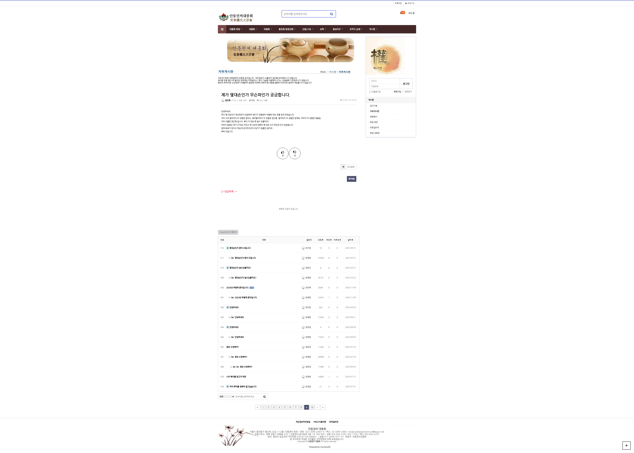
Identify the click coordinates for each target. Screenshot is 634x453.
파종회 (267, 29)
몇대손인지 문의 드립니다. (240, 248)
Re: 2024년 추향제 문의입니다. (244, 297)
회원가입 (410, 3)
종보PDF (337, 29)
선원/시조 (306, 29)
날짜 (350, 240)
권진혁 (227, 100)
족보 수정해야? (232, 347)
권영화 (308, 258)
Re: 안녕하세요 (237, 317)
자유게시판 (374, 111)
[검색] (331, 14)
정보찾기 (408, 91)
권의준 (308, 307)
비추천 (337, 240)
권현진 (308, 268)
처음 (257, 407)
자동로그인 (376, 92)
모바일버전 (333, 422)
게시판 (372, 29)
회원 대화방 (375, 133)
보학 (322, 29)
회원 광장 (374, 122)
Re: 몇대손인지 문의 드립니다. (243, 258)
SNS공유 (350, 167)
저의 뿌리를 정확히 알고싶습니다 (242, 386)
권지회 (308, 248)
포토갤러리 (374, 127)
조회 (320, 240)
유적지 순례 (355, 29)
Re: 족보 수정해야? (239, 357)
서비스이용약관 (319, 422)
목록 (353, 179)
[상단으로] (626, 445)
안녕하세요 (234, 307)
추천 (328, 240)
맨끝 (322, 407)
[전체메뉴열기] (222, 29)
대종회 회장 (234, 29)
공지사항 (373, 106)
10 (312, 407)
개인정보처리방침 (303, 422)
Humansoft (325, 447)
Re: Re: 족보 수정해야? (242, 367)
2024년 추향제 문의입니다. (237, 287)
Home (323, 72)
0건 (253, 100)
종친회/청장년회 (286, 29)
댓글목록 (229, 191)
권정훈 (308, 386)
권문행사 (373, 116)
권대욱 (308, 287)
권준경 (308, 347)
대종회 (252, 29)
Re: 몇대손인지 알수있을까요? (243, 277)
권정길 (308, 327)
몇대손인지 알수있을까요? (240, 268)
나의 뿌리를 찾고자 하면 (236, 376)
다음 (317, 407)
